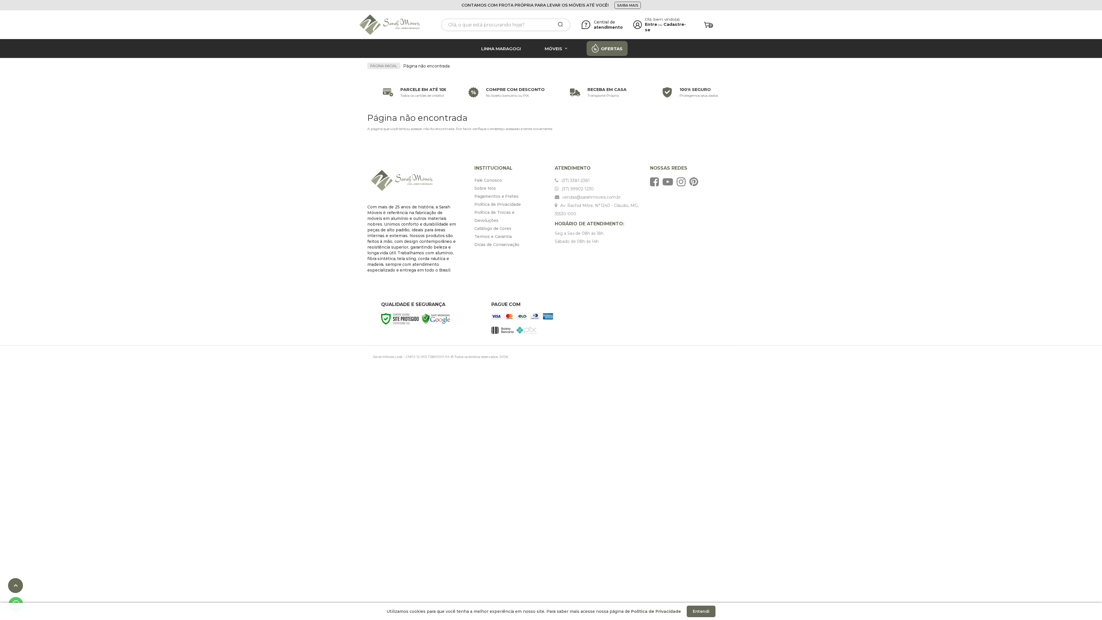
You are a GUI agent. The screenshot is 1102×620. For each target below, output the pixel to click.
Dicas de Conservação (496, 244)
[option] (413, 92)
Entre (651, 24)
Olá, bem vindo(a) (662, 19)
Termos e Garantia (493, 236)
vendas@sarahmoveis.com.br (591, 197)
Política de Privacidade (497, 204)
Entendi (701, 611)
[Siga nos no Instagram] (682, 181)
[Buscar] (558, 25)
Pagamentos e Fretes (496, 196)
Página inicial (383, 66)
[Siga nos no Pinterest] (695, 181)
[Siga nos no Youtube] (669, 181)
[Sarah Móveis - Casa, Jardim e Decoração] (396, 24)
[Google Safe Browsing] (436, 318)
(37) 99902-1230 (577, 188)
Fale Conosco (488, 180)
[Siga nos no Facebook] (656, 181)
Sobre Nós (485, 188)
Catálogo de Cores (492, 228)
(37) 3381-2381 (575, 180)
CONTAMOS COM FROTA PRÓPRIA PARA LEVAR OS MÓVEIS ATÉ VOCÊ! (535, 5)
